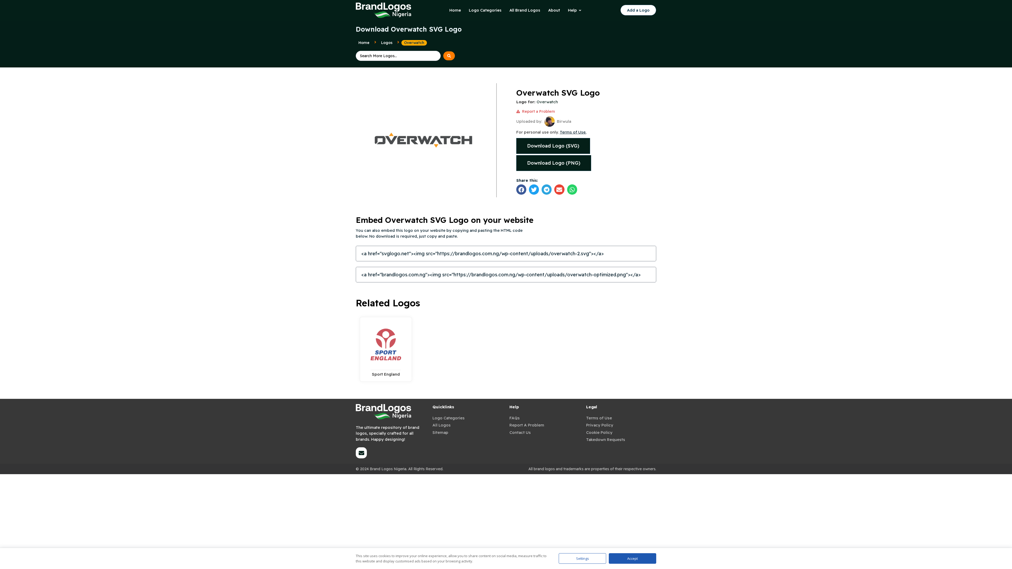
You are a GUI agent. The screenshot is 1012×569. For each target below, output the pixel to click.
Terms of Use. (573, 132)
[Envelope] (361, 452)
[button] (521, 189)
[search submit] (449, 55)
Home (363, 42)
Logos (386, 42)
